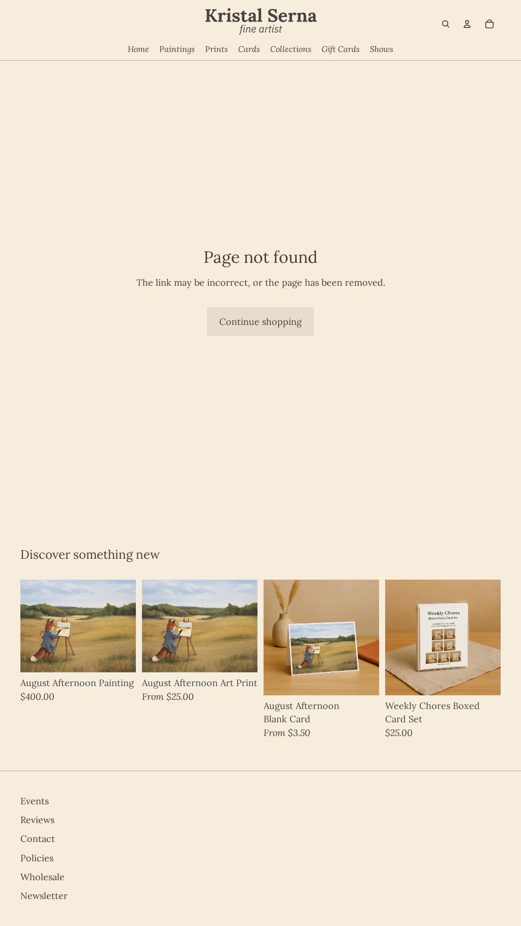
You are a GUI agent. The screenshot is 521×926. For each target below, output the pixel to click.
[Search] (446, 24)
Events (34, 801)
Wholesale (42, 877)
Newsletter (44, 896)
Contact (37, 839)
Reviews (37, 820)
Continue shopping (260, 322)
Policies (36, 858)
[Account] (467, 24)
